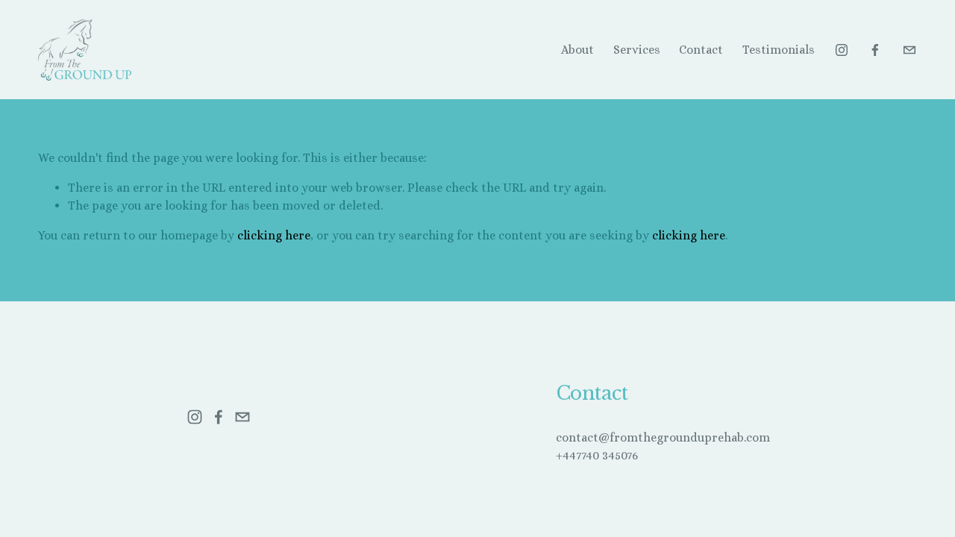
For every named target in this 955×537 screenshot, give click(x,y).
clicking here (273, 235)
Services (636, 50)
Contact (701, 50)
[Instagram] (841, 50)
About (577, 50)
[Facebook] (875, 50)
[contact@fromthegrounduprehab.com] (909, 50)
